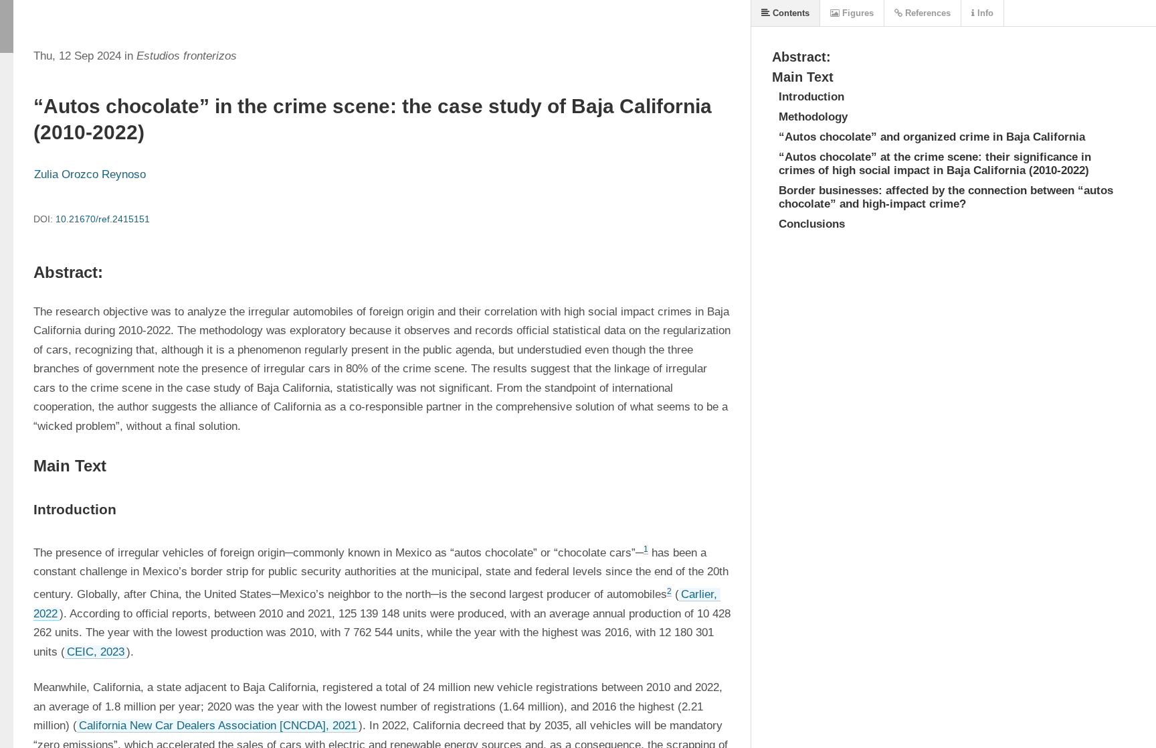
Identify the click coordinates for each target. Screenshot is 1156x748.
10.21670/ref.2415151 (103, 219)
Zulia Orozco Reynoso (90, 174)
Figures (857, 13)
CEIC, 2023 (95, 652)
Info (984, 13)
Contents (789, 13)
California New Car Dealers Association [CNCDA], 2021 (218, 725)
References (926, 13)
